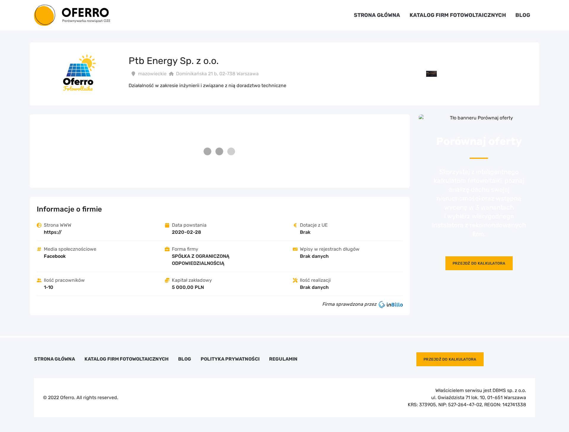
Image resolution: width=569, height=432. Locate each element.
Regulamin (283, 359)
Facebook (55, 256)
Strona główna (377, 15)
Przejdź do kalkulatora (479, 263)
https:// (53, 232)
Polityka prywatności (230, 359)
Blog (522, 15)
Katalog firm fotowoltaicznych (458, 15)
